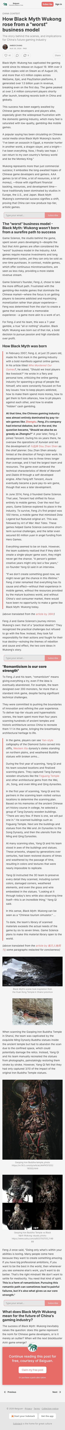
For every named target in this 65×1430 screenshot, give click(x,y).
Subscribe (47, 4)
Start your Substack (24, 1416)
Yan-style (47, 740)
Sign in (58, 4)
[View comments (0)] (17, 55)
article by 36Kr (45, 614)
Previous (12, 1392)
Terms (37, 1408)
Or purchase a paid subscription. (32, 1377)
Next (54, 1392)
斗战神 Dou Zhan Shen (44, 446)
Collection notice (50, 1408)
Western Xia (20, 748)
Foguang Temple (49, 775)
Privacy (28, 1408)
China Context (11, 13)
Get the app (47, 1416)
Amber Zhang (16, 45)
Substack (17, 1423)
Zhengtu (31, 421)
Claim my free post (32, 1369)
